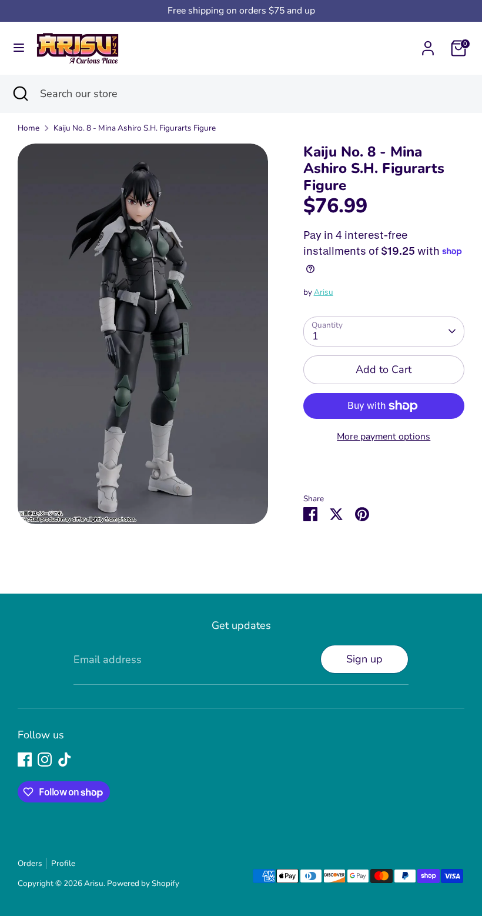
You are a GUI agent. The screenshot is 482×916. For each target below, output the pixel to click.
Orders (30, 863)
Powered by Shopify (143, 883)
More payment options (383, 436)
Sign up (364, 659)
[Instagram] (45, 759)
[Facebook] (25, 759)
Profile (63, 863)
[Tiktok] (65, 759)
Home (28, 128)
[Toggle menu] (19, 48)
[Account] (428, 45)
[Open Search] (20, 94)
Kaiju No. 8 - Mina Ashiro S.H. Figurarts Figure (134, 128)
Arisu (323, 292)
